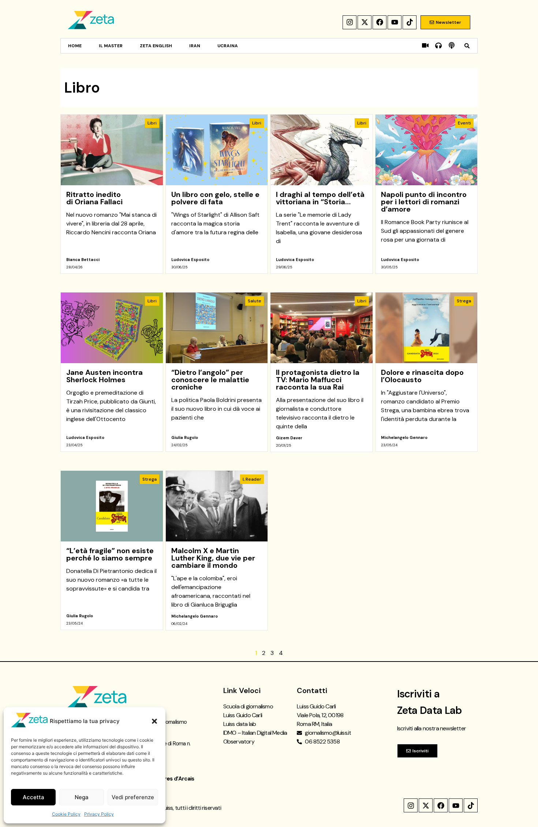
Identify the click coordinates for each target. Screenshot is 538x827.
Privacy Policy (99, 814)
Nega (82, 797)
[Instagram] (349, 22)
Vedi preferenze (133, 797)
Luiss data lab (239, 724)
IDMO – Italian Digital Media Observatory (255, 737)
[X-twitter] (364, 22)
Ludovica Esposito (190, 259)
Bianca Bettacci (83, 259)
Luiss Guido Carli (242, 715)
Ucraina (227, 46)
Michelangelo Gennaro (404, 437)
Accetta (33, 797)
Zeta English (156, 46)
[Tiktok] (409, 22)
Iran (194, 46)
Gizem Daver (289, 437)
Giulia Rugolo (184, 437)
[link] (111, 194)
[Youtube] (394, 22)
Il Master (111, 46)
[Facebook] (379, 22)
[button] (154, 721)
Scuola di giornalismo (248, 706)
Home (75, 46)
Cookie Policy (66, 814)
